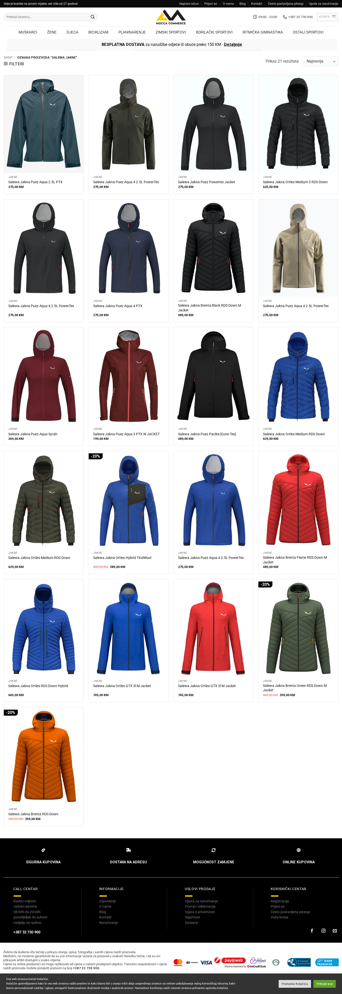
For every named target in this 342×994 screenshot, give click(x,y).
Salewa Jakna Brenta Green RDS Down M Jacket (295, 688)
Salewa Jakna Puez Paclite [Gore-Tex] (207, 434)
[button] (327, 17)
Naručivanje (108, 923)
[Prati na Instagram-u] (323, 931)
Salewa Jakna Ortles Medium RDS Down (294, 434)
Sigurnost (192, 917)
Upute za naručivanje (323, 4)
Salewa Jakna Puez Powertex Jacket (206, 182)
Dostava (191, 923)
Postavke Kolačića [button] (295, 984)
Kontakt (256, 4)
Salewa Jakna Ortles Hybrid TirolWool (122, 558)
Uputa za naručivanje (201, 901)
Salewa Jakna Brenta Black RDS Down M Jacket (209, 307)
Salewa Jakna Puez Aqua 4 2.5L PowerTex (126, 182)
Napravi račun (189, 4)
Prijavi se (210, 4)
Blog (242, 4)
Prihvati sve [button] (324, 984)
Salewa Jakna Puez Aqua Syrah (32, 434)
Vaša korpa (279, 917)
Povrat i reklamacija (200, 906)
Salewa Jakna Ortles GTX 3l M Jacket (122, 686)
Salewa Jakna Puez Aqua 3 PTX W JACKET (126, 434)
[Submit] (92, 17)
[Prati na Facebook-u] (312, 931)
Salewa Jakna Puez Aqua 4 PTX (117, 306)
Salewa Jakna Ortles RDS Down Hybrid (38, 686)
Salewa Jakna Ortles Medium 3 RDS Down (295, 182)
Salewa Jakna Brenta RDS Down (33, 814)
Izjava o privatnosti (200, 912)
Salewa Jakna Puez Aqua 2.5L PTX (35, 182)
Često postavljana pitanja (285, 4)
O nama (228, 4)
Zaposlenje (107, 901)
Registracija (280, 901)
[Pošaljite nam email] (335, 931)
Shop (8, 57)
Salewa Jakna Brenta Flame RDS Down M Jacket (295, 559)
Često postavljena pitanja (290, 912)
